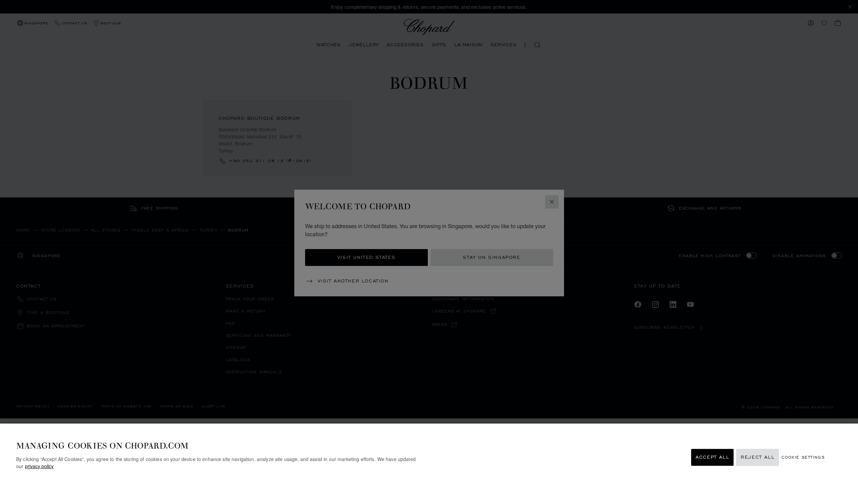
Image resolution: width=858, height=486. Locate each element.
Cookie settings (803, 457)
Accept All (712, 457)
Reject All (757, 457)
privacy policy (39, 466)
